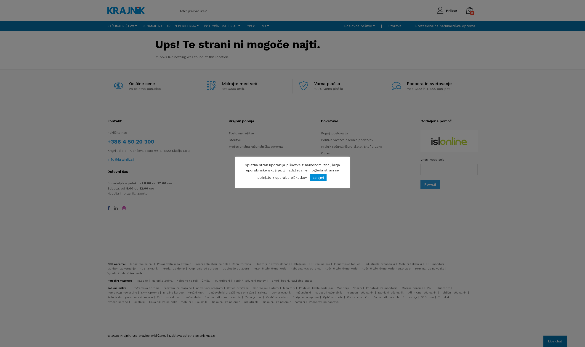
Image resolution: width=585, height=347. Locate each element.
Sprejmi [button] (318, 177)
